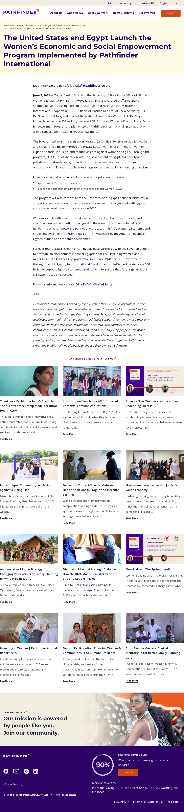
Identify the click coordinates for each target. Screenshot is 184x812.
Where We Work (98, 13)
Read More (6, 439)
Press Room (17, 25)
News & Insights (123, 13)
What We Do (75, 13)
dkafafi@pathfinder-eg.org (91, 85)
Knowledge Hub (128, 3)
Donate (171, 13)
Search (111, 3)
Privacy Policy (121, 802)
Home (6, 25)
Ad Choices (173, 802)
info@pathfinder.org (12, 784)
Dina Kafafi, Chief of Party (94, 284)
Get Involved (146, 13)
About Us (56, 13)
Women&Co (148, 3)
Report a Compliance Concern (148, 802)
